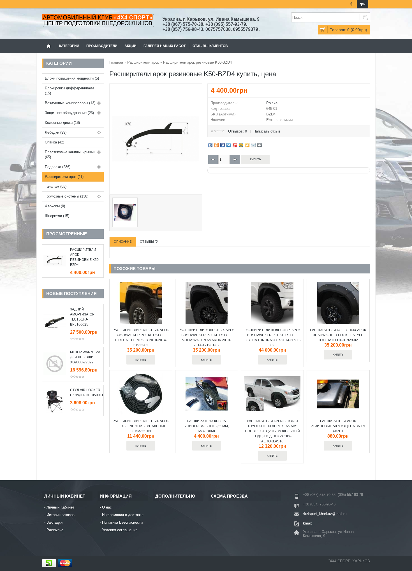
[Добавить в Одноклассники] (216, 145)
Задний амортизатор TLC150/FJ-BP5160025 (82, 316)
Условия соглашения (119, 530)
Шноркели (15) (57, 216)
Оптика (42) (54, 142)
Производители (101, 46)
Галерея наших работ (164, 46)
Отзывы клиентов (210, 46)
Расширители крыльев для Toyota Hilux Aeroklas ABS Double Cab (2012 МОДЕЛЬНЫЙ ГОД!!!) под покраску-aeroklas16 (272, 431)
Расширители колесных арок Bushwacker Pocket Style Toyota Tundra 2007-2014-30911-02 (272, 337)
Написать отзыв (266, 131)
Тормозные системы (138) (66, 196)
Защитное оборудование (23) (69, 113)
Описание (122, 241)
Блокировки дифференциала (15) (69, 90)
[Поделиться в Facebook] (222, 145)
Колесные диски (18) (62, 122)
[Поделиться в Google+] (235, 145)
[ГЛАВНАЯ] (48, 46)
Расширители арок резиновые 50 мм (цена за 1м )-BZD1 (338, 426)
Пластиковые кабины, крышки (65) (70, 154)
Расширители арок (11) (64, 177)
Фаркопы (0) (55, 206)
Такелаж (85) (55, 186)
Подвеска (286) (57, 167)
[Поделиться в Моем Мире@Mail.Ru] (241, 145)
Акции (130, 46)
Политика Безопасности (122, 522)
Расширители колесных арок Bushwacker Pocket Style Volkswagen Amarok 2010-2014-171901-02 (207, 337)
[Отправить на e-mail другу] (253, 145)
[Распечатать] (259, 145)
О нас (107, 507)
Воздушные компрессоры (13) (70, 103)
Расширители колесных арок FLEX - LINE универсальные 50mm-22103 (141, 426)
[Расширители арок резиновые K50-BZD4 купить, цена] (155, 189)
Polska (271, 103)
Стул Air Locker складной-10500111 (85, 392)
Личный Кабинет (60, 507)
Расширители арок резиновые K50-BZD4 (85, 257)
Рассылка (55, 530)
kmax (307, 523)
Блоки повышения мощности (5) (72, 78)
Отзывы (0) (149, 241)
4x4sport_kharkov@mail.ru (324, 514)
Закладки (55, 522)
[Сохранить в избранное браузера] (247, 145)
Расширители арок (143, 62)
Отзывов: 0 (237, 131)
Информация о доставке (122, 515)
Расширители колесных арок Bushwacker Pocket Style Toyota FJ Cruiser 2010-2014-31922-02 (141, 337)
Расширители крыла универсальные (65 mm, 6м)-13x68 (206, 426)
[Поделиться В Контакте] (210, 145)
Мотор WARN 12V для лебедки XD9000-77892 (85, 357)
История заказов (61, 515)
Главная (116, 62)
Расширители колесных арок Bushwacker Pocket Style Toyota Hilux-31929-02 (338, 335)
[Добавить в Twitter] (228, 145)
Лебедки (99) (55, 132)
